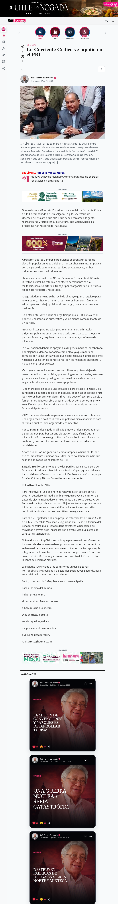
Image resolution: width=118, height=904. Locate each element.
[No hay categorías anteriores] (19, 33)
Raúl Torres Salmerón (41, 77)
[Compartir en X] (23, 56)
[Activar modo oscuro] (106, 21)
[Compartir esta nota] (49, 746)
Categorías (3, 63)
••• (90, 684)
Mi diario (3, 43)
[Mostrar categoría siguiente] (105, 33)
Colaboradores (3, 49)
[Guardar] (101, 69)
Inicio (3, 36)
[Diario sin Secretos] (17, 21)
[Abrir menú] (4, 21)
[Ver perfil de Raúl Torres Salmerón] (24, 79)
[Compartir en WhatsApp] (23, 46)
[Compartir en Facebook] (23, 51)
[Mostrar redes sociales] (3, 69)
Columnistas (3, 56)
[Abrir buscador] (113, 21)
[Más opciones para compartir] (23, 61)
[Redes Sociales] (3, 69)
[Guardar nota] (85, 683)
